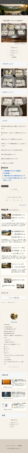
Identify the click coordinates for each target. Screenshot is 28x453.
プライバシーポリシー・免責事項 (14, 445)
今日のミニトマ (14, 52)
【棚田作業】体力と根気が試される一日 (14, 175)
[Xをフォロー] (10, 200)
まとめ (12, 55)
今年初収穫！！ (7, 173)
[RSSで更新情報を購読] (21, 200)
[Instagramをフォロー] (14, 200)
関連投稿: (14, 57)
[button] (18, 192)
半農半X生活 (5, 186)
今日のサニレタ (14, 50)
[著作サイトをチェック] (6, 200)
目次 (12, 47)
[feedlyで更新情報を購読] (17, 200)
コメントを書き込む (14, 297)
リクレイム (14, 322)
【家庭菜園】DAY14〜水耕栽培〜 (12, 171)
